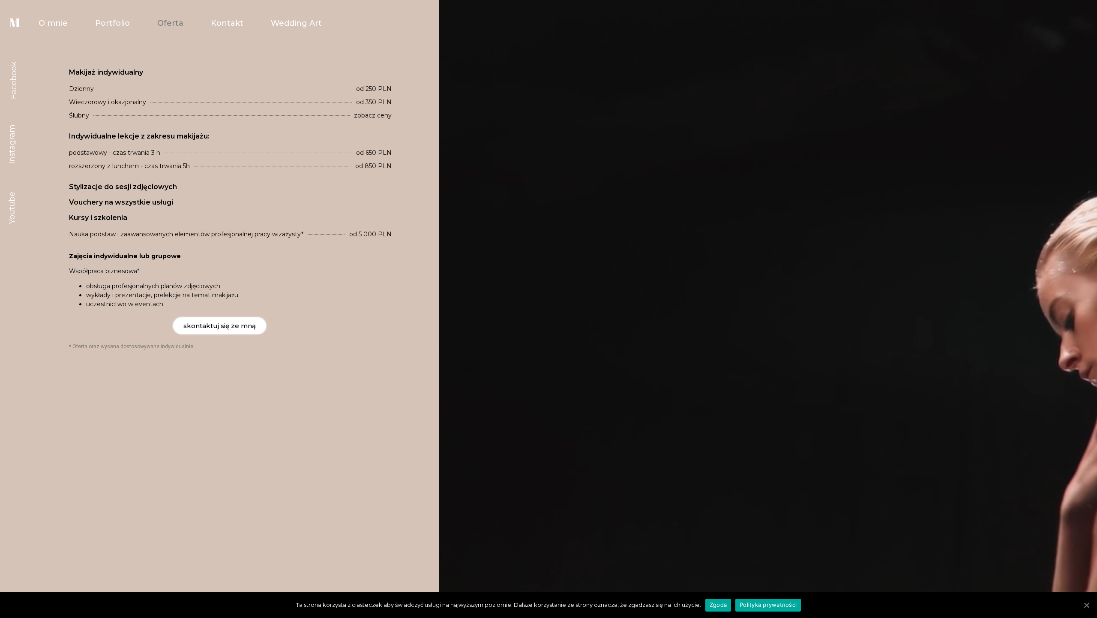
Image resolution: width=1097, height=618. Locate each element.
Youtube (12, 208)
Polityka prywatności (768, 604)
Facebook (13, 80)
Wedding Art (296, 23)
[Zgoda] (1086, 605)
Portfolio (112, 23)
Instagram (12, 144)
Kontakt (227, 23)
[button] (219, 325)
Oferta (170, 23)
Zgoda (718, 604)
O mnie (53, 23)
